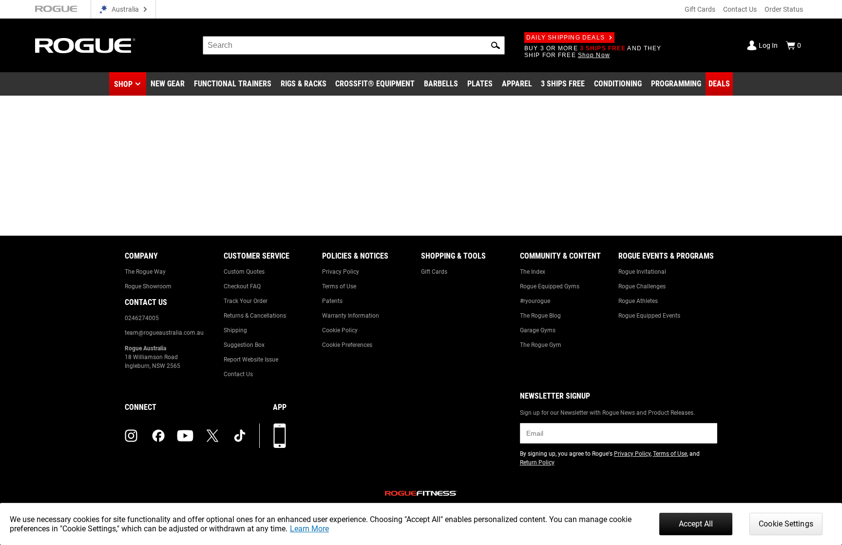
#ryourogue (535, 301)
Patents (332, 301)
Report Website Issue (251, 359)
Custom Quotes (244, 271)
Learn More (309, 528)
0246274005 (142, 318)
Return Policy (537, 462)
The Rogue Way (145, 271)
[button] (495, 45)
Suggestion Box (244, 345)
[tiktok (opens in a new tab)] (240, 436)
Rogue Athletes (638, 301)
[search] (354, 45)
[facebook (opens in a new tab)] (158, 436)
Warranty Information (350, 315)
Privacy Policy (340, 271)
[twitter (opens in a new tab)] (212, 436)
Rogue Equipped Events (649, 315)
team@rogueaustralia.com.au (164, 332)
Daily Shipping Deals (565, 37)
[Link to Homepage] (85, 45)
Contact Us (740, 9)
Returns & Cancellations (255, 315)
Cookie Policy (340, 330)
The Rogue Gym (540, 345)
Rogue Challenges (642, 286)
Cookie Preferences (347, 345)
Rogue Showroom (148, 286)
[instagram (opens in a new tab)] (131, 436)
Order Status (784, 9)
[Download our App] (280, 436)
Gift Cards (700, 9)
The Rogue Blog (540, 315)
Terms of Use (339, 286)
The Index (532, 271)
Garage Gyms (537, 330)
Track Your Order (246, 301)
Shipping (235, 330)
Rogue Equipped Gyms (549, 286)
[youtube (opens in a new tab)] (185, 436)
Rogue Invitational (642, 271)
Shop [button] (123, 84)
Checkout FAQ (242, 286)
